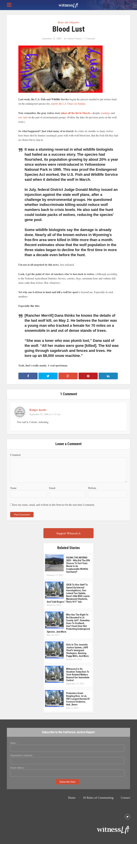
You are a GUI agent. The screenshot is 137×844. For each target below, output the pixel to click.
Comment (15, 454)
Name (13, 488)
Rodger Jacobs (37, 410)
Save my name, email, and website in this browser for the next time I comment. (53, 504)
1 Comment (89, 38)
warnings (106, 113)
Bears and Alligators (68, 22)
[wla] (68, 5)
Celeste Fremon (74, 38)
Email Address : (17, 767)
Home (72, 797)
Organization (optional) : (22, 755)
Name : (13, 742)
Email (52, 488)
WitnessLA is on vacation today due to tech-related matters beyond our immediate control (77, 675)
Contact (125, 797)
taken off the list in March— (77, 113)
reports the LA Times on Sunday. (68, 103)
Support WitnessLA (68, 533)
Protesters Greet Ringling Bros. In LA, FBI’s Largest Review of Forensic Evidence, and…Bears (78, 699)
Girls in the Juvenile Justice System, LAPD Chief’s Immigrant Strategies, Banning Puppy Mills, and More (77, 650)
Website (92, 488)
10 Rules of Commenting (98, 797)
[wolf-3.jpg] (60, 68)
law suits (23, 117)
